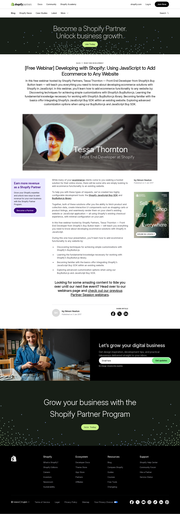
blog (78, 63)
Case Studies (41, 13)
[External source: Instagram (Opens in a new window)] (149, 502)
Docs (40, 4)
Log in (148, 4)
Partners (79, 477)
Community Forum (148, 467)
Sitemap (85, 502)
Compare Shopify (115, 467)
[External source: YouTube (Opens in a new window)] (143, 502)
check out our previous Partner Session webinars (96, 292)
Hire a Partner (146, 472)
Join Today (90, 44)
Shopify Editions (50, 467)
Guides (111, 472)
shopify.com (136, 4)
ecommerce (78, 180)
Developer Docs (82, 462)
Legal (57, 502)
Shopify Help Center (149, 462)
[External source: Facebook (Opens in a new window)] (113, 314)
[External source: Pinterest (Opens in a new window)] (167, 502)
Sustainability (49, 487)
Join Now (161, 4)
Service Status (146, 477)
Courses (111, 477)
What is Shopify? (50, 462)
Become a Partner (25, 210)
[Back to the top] (13, 459)
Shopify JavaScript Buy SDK (103, 195)
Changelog (112, 487)
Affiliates (79, 482)
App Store (79, 472)
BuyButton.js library (61, 198)
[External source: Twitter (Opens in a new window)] (119, 314)
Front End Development (94, 63)
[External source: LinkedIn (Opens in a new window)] (126, 314)
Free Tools (112, 482)
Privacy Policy (70, 502)
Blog (13, 13)
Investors (47, 477)
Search (163, 13)
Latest (54, 13)
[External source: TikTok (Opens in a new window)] (155, 502)
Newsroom (48, 482)
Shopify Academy (68, 4)
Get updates (161, 360)
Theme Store (81, 467)
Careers (46, 472)
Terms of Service (42, 502)
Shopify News (25, 13)
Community (51, 4)
